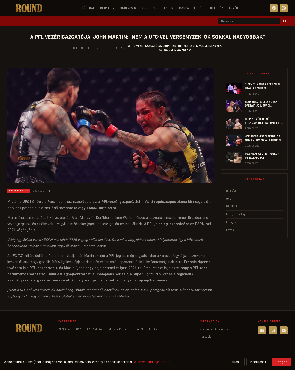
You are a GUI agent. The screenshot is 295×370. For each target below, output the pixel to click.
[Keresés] (285, 21)
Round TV (107, 8)
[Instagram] (284, 8)
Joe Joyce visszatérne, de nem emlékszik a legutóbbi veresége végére (263, 140)
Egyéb (233, 8)
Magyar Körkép (191, 8)
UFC (144, 8)
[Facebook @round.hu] (262, 330)
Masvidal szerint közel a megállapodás (262, 156)
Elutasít (235, 362)
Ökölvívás (128, 8)
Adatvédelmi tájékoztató (152, 362)
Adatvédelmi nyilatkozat (215, 329)
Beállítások (258, 362)
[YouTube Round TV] (284, 330)
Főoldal (88, 8)
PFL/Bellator (163, 8)
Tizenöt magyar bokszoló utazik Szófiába (262, 86)
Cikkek (93, 48)
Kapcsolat (206, 337)
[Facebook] (274, 8)
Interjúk (216, 8)
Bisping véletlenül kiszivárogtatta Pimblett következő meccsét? (263, 123)
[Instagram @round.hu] (273, 330)
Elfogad (282, 362)
